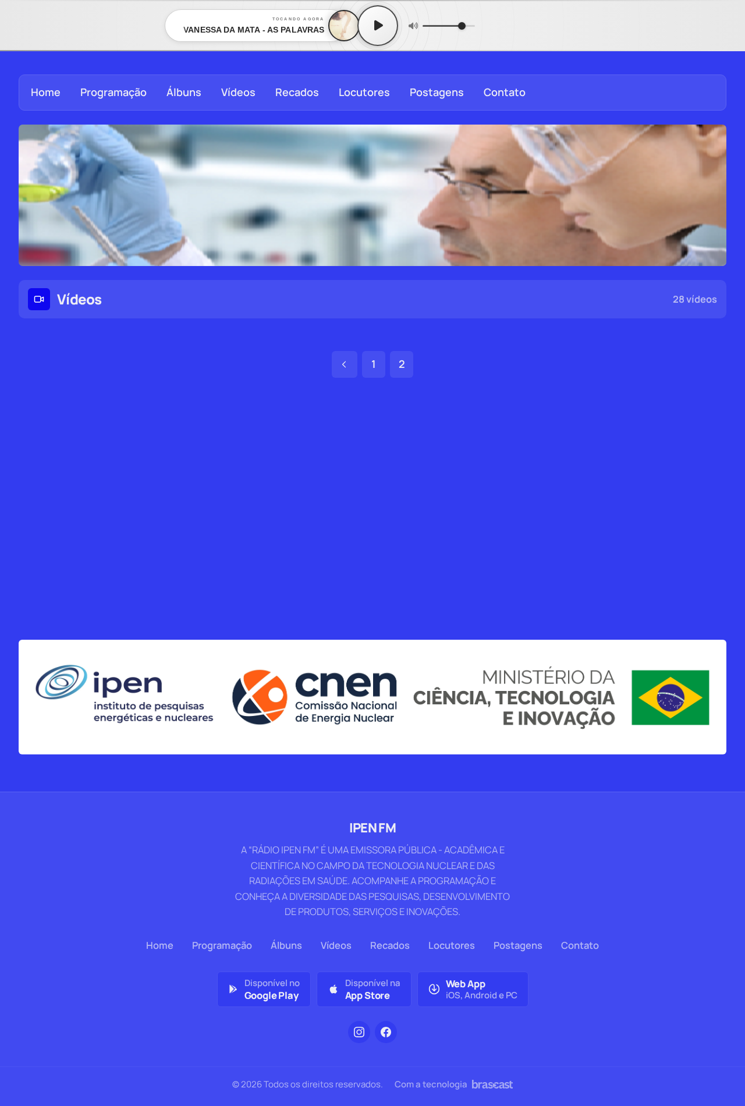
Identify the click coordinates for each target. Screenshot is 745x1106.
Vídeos (238, 92)
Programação (113, 92)
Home (46, 92)
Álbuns (183, 92)
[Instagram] (359, 1032)
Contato (505, 92)
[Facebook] (386, 1032)
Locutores (364, 92)
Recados (297, 92)
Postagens (437, 92)
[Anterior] (344, 364)
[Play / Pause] (377, 25)
